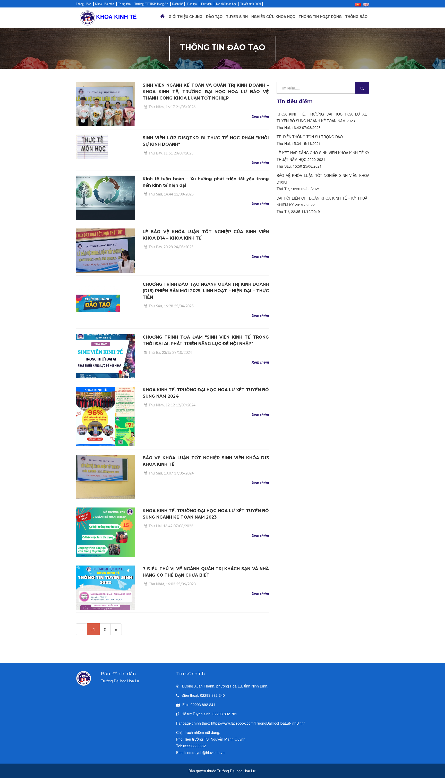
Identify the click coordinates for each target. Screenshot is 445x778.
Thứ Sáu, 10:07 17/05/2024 (171, 473)
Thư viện (206, 4)
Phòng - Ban (83, 4)
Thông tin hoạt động (320, 16)
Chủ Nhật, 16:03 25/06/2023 (172, 584)
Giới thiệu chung (185, 16)
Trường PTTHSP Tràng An (151, 4)
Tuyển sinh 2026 (250, 4)
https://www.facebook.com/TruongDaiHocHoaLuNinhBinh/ (258, 723)
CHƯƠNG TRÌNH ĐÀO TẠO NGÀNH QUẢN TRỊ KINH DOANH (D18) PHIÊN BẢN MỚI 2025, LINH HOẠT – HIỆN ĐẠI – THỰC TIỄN (206, 291)
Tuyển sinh (237, 16)
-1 (93, 629)
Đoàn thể (177, 4)
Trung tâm (124, 4)
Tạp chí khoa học (226, 4)
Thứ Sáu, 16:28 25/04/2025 (171, 306)
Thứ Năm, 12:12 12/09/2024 (172, 405)
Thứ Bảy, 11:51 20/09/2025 (171, 153)
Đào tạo (192, 4)
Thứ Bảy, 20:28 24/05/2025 (171, 247)
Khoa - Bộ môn (104, 4)
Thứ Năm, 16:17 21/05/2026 (172, 107)
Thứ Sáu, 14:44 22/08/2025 (171, 194)
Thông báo (356, 16)
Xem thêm (260, 116)
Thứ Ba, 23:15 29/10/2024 (170, 353)
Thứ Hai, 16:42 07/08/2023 (171, 526)
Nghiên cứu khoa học (273, 16)
